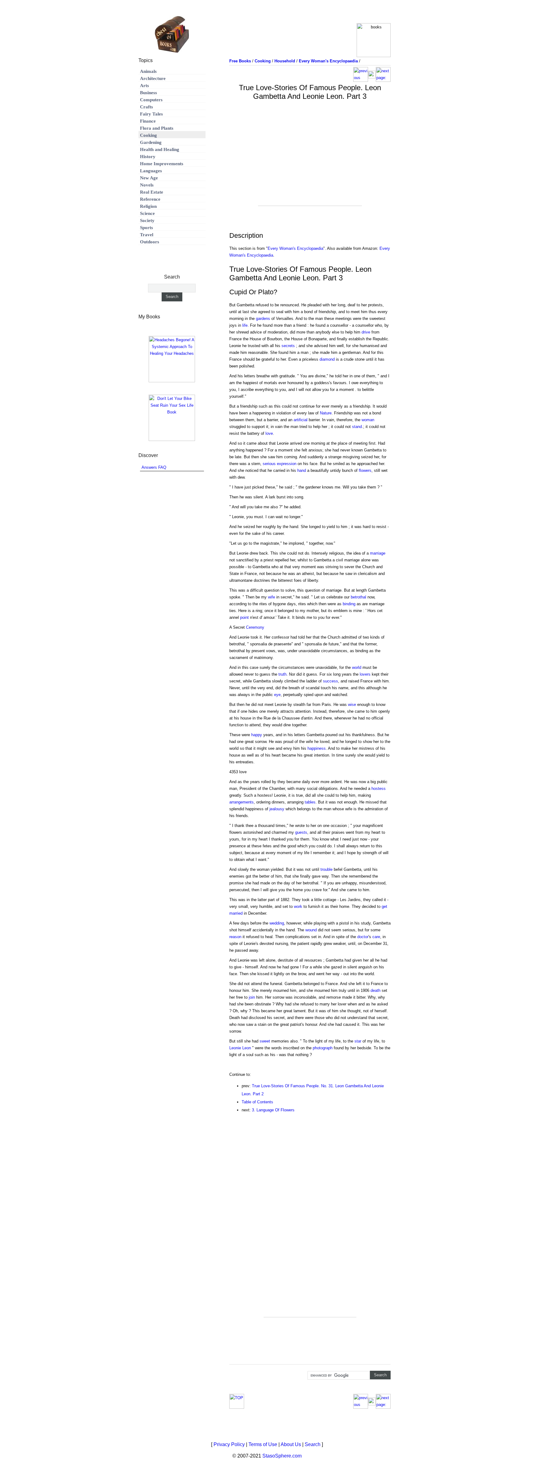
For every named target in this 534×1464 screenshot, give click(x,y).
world (356, 667)
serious (269, 463)
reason (235, 936)
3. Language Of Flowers (273, 1110)
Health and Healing (159, 149)
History (147, 156)
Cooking (148, 135)
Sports (146, 227)
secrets (288, 345)
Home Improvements (161, 163)
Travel (146, 234)
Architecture (153, 78)
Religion (148, 206)
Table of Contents (257, 1102)
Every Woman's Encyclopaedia (295, 248)
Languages (151, 170)
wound (311, 930)
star (357, 1041)
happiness (316, 748)
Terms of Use (262, 1444)
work (298, 906)
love (269, 433)
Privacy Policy (229, 1444)
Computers (151, 99)
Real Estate (151, 192)
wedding (276, 923)
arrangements (241, 802)
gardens (263, 318)
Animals (148, 71)
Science (147, 213)
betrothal (358, 597)
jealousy (276, 809)
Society (147, 220)
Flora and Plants (156, 128)
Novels (147, 184)
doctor (362, 936)
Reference (150, 199)
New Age (149, 177)
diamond (327, 359)
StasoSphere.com (282, 1455)
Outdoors (149, 241)
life (245, 325)
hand (301, 470)
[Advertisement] (310, 162)
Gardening (151, 142)
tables (310, 802)
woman (368, 419)
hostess (378, 788)
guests (301, 832)
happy (256, 734)
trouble (326, 869)
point (244, 617)
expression (286, 463)
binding (349, 604)
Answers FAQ (154, 467)
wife (271, 597)
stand (357, 426)
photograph (323, 1048)
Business (148, 92)
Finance (148, 121)
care (376, 936)
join (252, 997)
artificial (300, 419)
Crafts (146, 106)
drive (366, 332)
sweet (265, 1041)
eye (277, 694)
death (375, 990)
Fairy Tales (151, 113)
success (330, 681)
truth (282, 674)
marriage (377, 553)
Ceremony (255, 627)
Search (312, 1444)
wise (352, 704)
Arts (144, 85)
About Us (291, 1444)
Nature (326, 413)
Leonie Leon (240, 1048)
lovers (365, 674)
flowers (365, 470)
